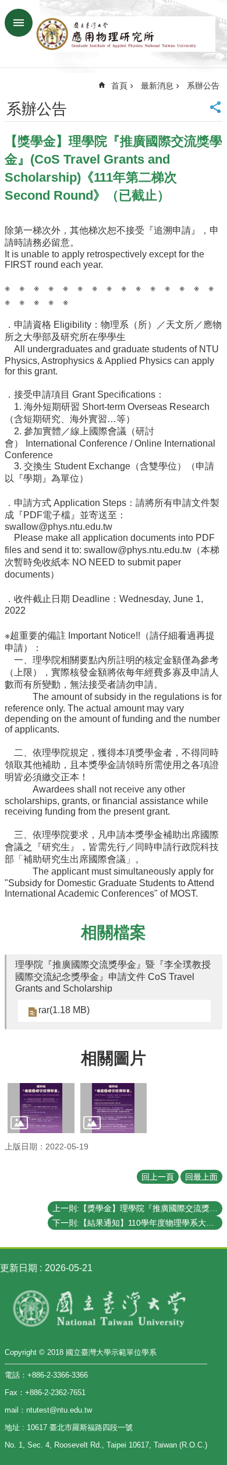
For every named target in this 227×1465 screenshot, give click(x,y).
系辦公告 (203, 85)
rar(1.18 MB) (64, 1010)
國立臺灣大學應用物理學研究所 (125, 34)
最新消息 (157, 85)
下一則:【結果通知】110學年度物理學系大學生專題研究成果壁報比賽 (137, 1222)
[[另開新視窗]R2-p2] (113, 1108)
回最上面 (201, 1176)
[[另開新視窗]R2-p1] (41, 1108)
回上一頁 (157, 1176)
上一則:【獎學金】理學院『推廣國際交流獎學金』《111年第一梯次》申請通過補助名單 (137, 1208)
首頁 (119, 85)
